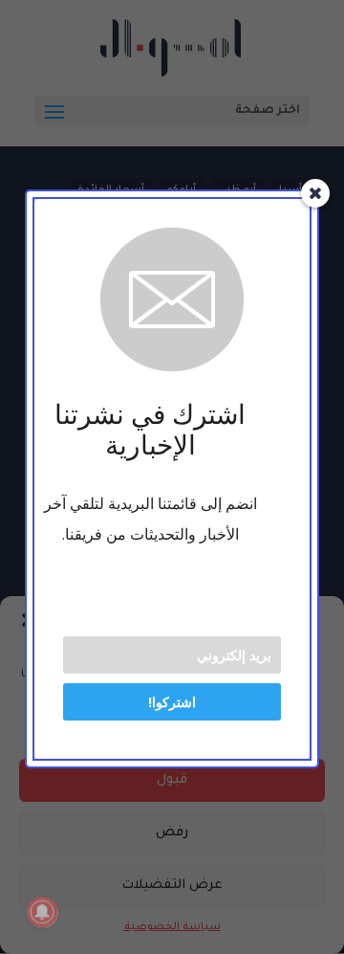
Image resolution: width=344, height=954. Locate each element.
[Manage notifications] (42, 912)
